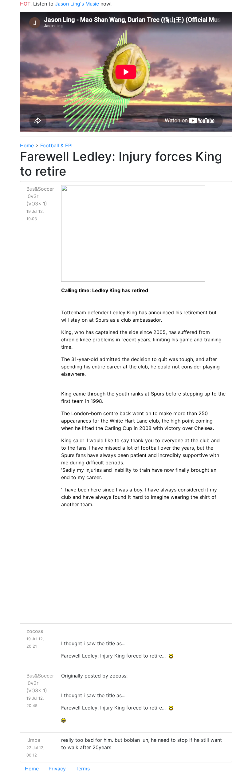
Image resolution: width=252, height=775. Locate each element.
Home (27, 145)
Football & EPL (57, 145)
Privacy (57, 768)
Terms (83, 768)
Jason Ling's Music (77, 4)
